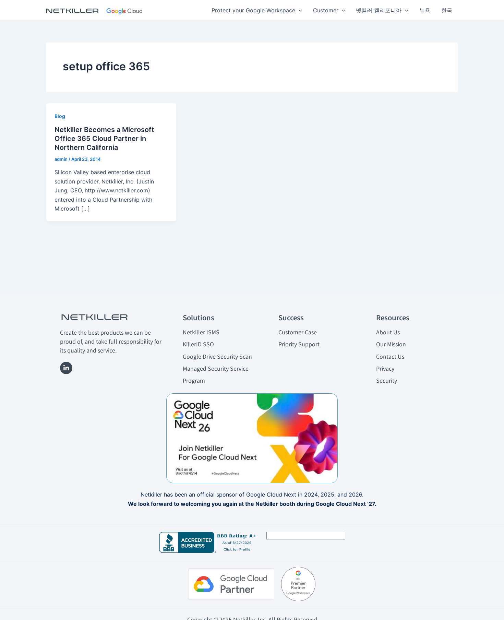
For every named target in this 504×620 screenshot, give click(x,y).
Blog (60, 116)
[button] (298, 10)
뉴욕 (424, 10)
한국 (446, 10)
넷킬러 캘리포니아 (378, 10)
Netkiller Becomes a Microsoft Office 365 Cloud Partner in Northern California (104, 139)
